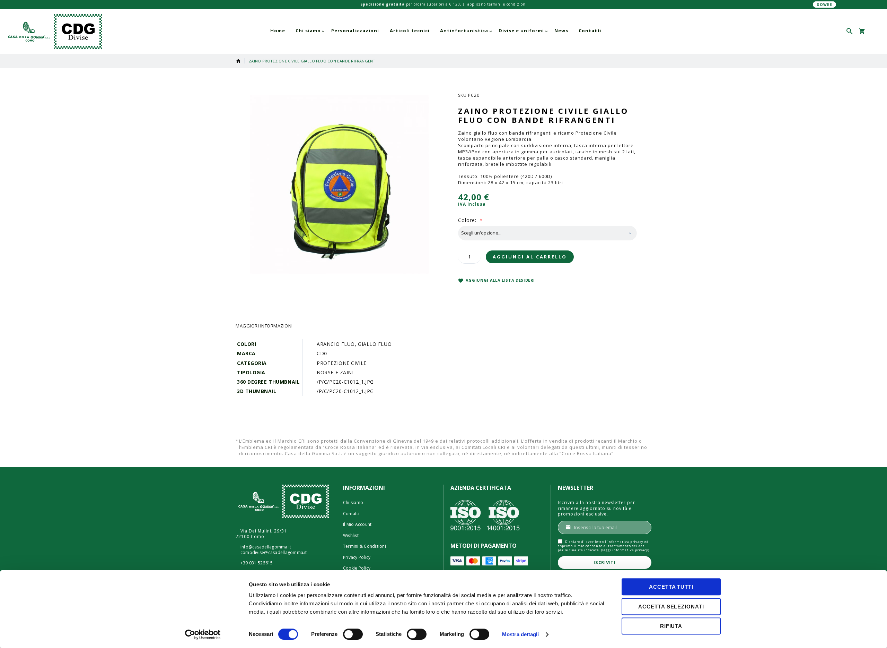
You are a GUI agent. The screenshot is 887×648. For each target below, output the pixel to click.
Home (238, 61)
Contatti (351, 514)
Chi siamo (353, 502)
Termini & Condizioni (364, 546)
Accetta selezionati (671, 606)
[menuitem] (277, 30)
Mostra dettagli (520, 634)
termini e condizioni (507, 4)
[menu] (436, 30)
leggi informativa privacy (625, 550)
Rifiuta (671, 626)
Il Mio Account (357, 524)
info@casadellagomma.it (265, 547)
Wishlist (351, 535)
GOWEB (824, 4)
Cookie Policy (356, 568)
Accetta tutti (671, 587)
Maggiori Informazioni (264, 326)
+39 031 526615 (256, 563)
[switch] (353, 634)
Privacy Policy (356, 557)
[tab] (264, 325)
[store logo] (92, 31)
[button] (874, 31)
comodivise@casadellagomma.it (273, 552)
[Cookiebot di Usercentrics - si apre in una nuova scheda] (203, 634)
